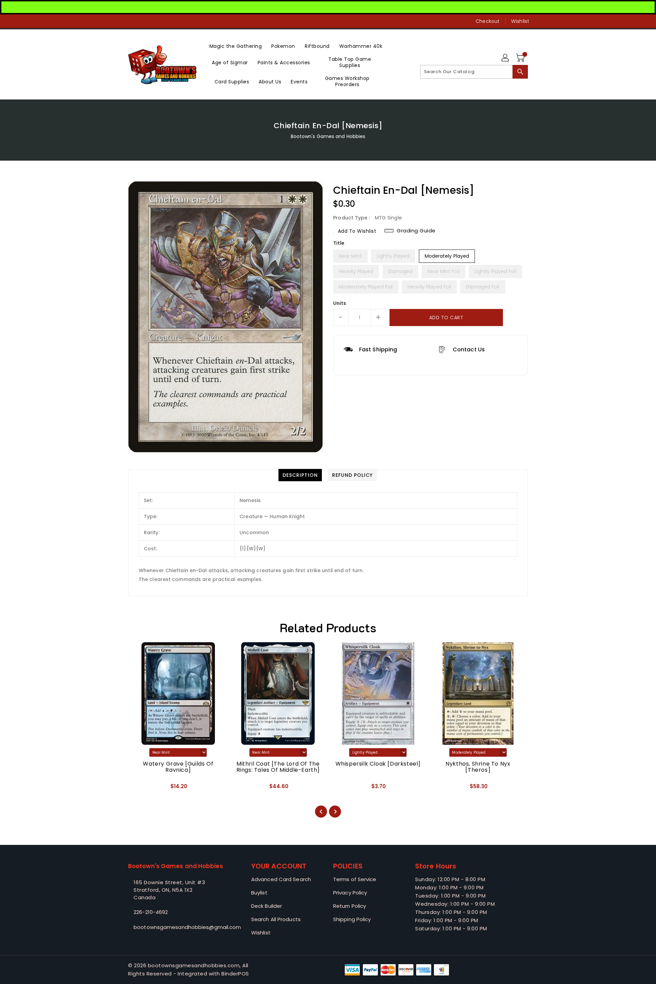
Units (339, 303)
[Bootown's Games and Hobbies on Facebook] (118, 21)
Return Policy (349, 905)
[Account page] (505, 58)
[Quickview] (139, 788)
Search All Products (276, 919)
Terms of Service (355, 879)
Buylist (259, 892)
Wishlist (520, 21)
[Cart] (521, 58)
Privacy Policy (350, 892)
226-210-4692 (151, 912)
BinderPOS (235, 973)
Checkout (488, 21)
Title (339, 243)
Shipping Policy (352, 919)
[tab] (300, 475)
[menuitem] (235, 46)
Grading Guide (416, 230)
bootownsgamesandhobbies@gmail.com (176, 927)
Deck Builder (266, 905)
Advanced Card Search (281, 879)
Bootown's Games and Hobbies (328, 136)
